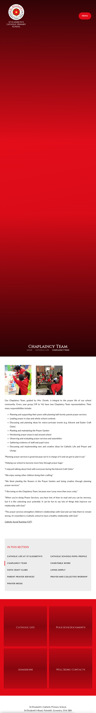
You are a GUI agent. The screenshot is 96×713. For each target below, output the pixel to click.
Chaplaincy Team (60, 350)
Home (29, 350)
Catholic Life (42, 350)
